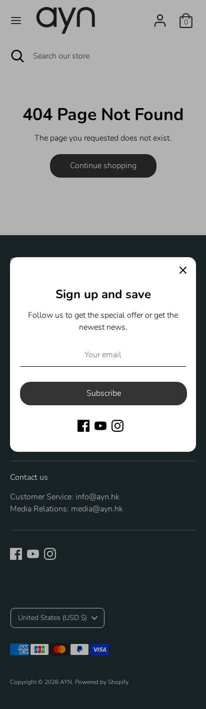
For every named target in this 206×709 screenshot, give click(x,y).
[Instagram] (118, 426)
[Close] (183, 270)
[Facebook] (84, 426)
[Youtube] (100, 426)
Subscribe (103, 393)
